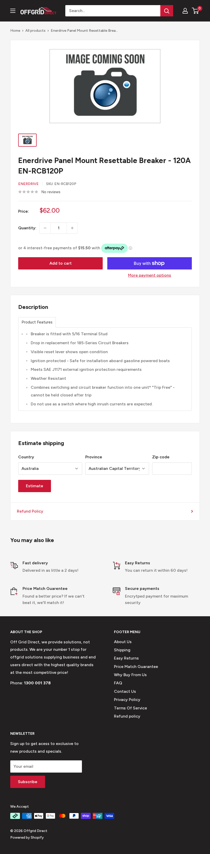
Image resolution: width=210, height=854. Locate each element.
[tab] (37, 322)
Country (26, 457)
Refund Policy (30, 511)
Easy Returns (126, 658)
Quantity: (27, 227)
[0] (195, 11)
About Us (123, 641)
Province (93, 457)
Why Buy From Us (130, 674)
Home (15, 30)
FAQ (118, 682)
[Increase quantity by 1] (72, 228)
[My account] (185, 11)
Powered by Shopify (27, 837)
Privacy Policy (127, 699)
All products (35, 30)
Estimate (34, 485)
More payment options (149, 275)
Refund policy (127, 716)
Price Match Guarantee (136, 666)
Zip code (161, 457)
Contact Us (125, 691)
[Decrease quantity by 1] (45, 228)
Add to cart (60, 263)
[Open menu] (12, 11)
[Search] (166, 10)
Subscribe (27, 781)
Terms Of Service (130, 708)
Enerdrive (28, 184)
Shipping (122, 649)
